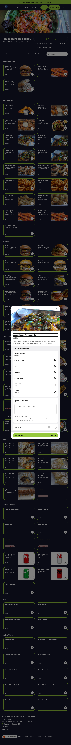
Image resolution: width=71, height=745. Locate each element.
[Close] (56, 309)
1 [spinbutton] (52, 427)
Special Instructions (21, 401)
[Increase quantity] (55, 427)
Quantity (17, 427)
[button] (35, 319)
